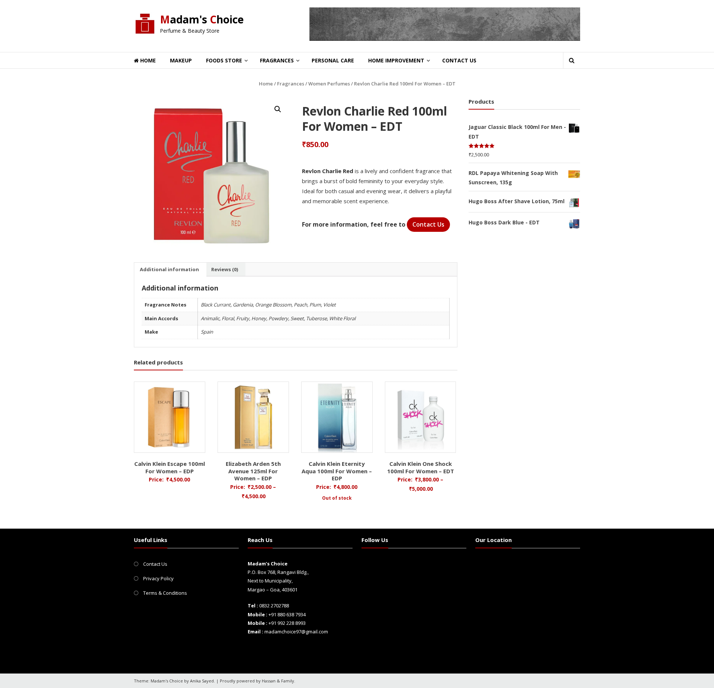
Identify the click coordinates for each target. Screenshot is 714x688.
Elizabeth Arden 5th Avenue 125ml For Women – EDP (253, 471)
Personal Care (333, 60)
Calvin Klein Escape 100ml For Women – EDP (169, 467)
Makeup (181, 60)
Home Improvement (396, 60)
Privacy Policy (158, 578)
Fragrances (277, 60)
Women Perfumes (329, 83)
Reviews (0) (224, 269)
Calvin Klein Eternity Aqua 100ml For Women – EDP (337, 471)
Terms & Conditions (165, 593)
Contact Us (459, 60)
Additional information (169, 269)
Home (147, 60)
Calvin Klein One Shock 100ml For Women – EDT (420, 467)
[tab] (169, 269)
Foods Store (224, 60)
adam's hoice (202, 19)
